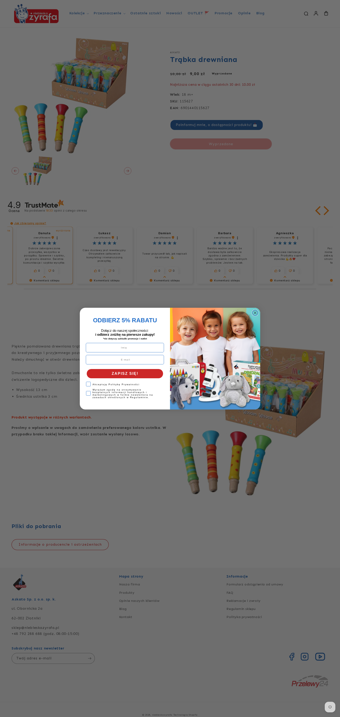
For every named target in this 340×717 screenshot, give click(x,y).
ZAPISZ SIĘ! (125, 373)
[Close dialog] (255, 313)
